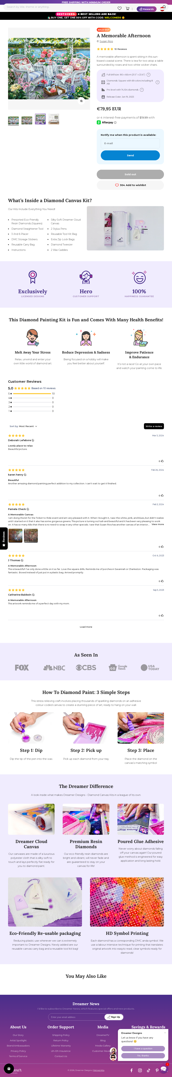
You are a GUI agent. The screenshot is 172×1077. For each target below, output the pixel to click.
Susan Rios (106, 41)
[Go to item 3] (40, 119)
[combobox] (85, 7)
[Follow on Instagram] (140, 1070)
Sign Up (115, 1017)
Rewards (148, 9)
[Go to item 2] (27, 120)
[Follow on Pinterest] (157, 1070)
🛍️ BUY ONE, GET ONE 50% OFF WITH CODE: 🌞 (86, 16)
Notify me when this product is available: (128, 134)
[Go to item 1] (13, 120)
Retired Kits (98, 1070)
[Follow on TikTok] (148, 1070)
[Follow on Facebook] (131, 1070)
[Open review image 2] (31, 536)
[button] (163, 1068)
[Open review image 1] (15, 536)
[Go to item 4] (53, 119)
